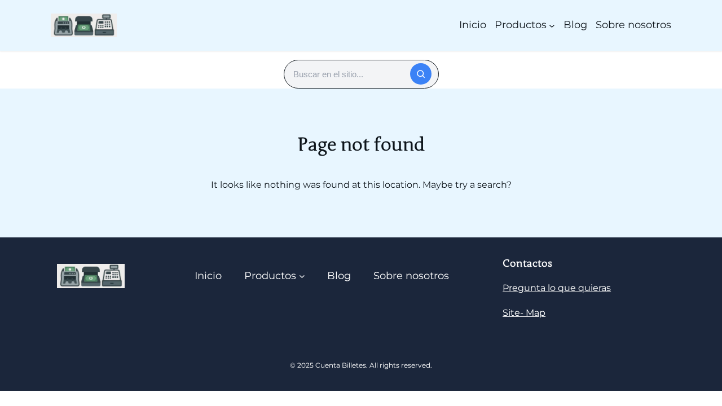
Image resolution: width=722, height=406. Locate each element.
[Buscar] (421, 74)
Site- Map (524, 312)
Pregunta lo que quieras (557, 288)
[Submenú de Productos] (552, 25)
